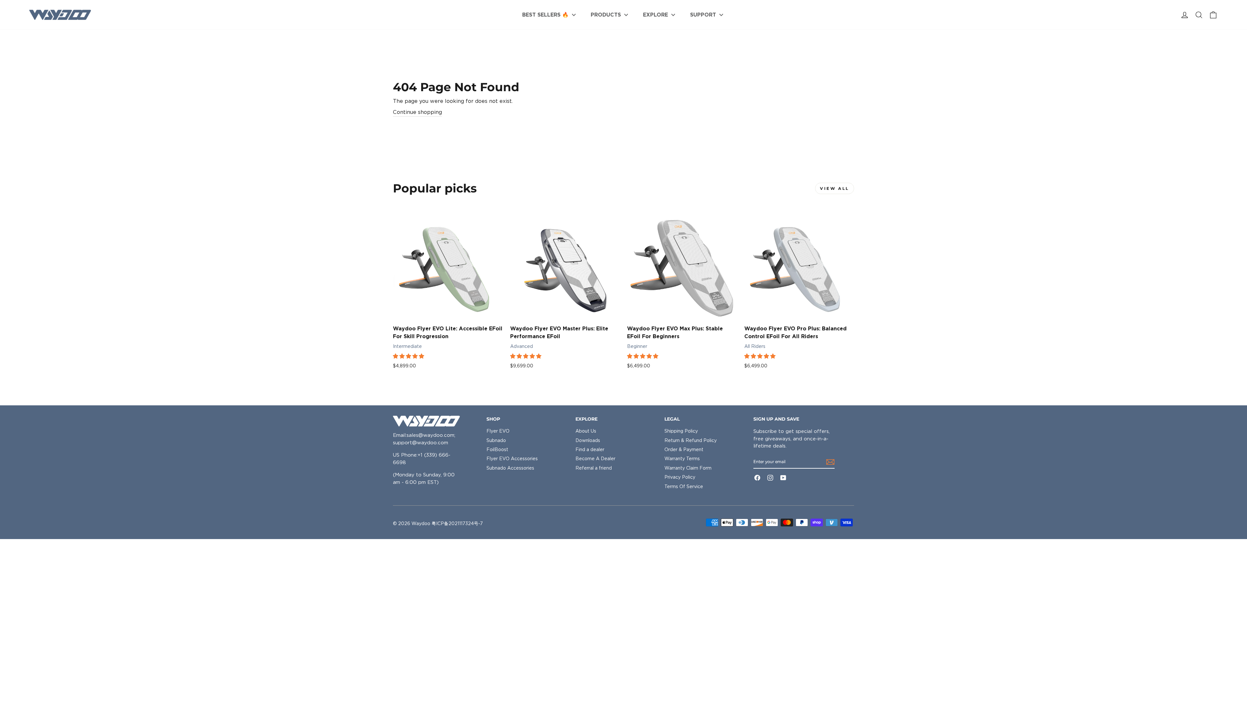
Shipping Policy (681, 431)
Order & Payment (683, 449)
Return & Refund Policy (690, 440)
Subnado (496, 440)
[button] (409, 356)
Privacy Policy (679, 477)
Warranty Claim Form (688, 468)
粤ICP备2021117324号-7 (457, 523)
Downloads (587, 440)
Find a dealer (589, 449)
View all (834, 188)
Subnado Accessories (510, 468)
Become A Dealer (595, 458)
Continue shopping (417, 112)
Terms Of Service (683, 486)
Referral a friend (593, 468)
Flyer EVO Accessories (512, 458)
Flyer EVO (498, 431)
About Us (585, 431)
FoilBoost (497, 449)
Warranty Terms (682, 458)
